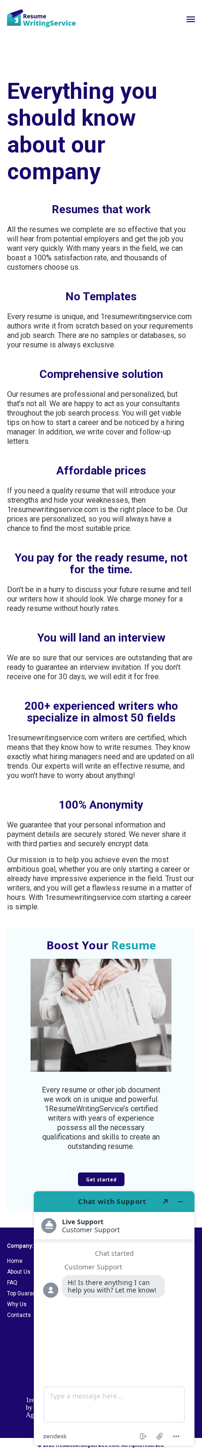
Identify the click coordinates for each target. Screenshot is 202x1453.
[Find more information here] (114, 1318)
